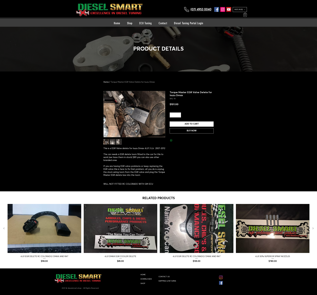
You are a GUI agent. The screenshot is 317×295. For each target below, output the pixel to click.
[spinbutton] (175, 115)
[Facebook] (216, 9)
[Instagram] (222, 9)
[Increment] (179, 115)
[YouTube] (228, 9)
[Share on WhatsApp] (171, 140)
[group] (158, 233)
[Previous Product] (3, 228)
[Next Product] (313, 228)
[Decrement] (172, 115)
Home (106, 82)
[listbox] (240, 9)
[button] (240, 9)
